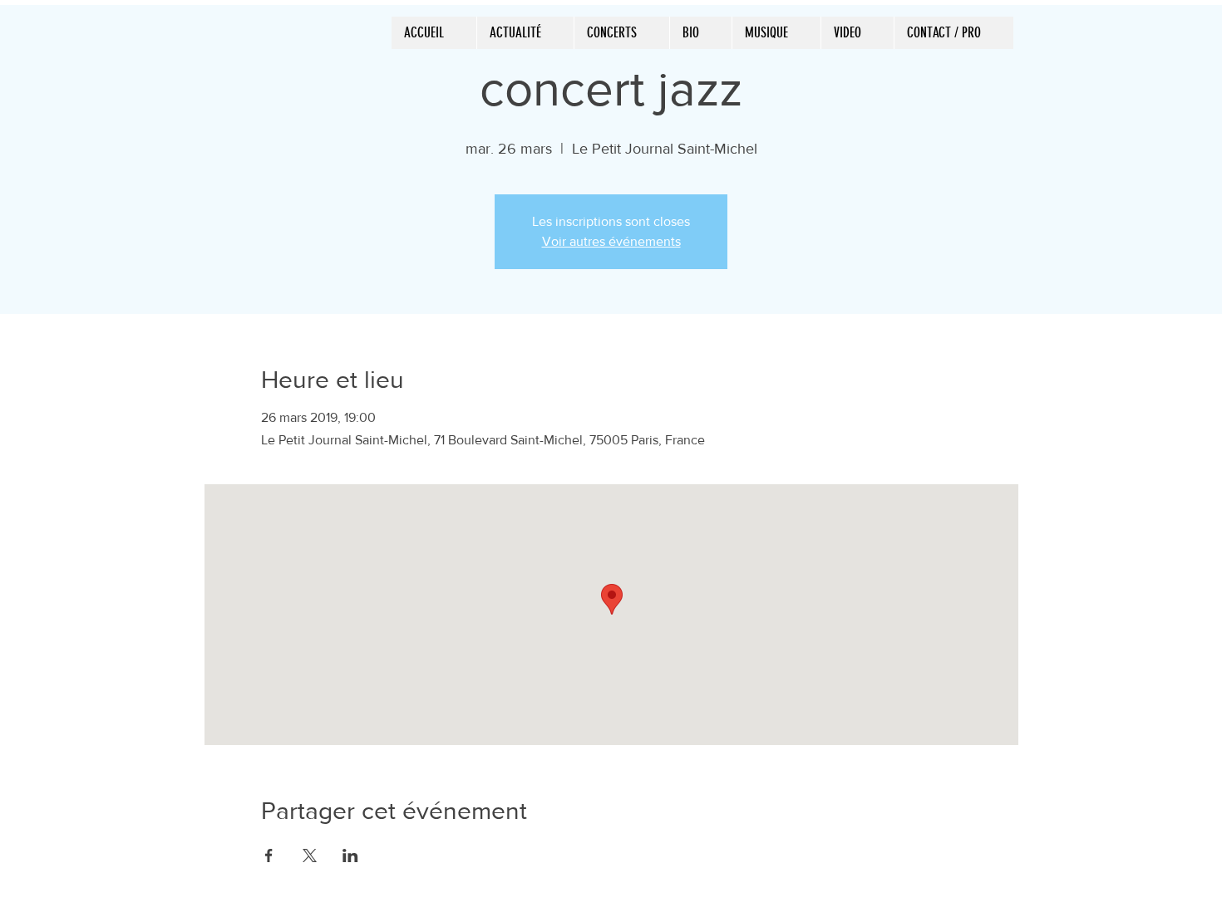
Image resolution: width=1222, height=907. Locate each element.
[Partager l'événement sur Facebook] (269, 855)
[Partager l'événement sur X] (310, 855)
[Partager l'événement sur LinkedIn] (350, 855)
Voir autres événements (611, 241)
